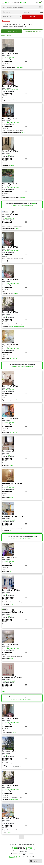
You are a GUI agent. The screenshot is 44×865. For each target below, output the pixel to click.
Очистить (6, 21)
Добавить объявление (33, 31)
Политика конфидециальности (22, 844)
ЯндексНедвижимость (17, 326)
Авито (21, 67)
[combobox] (11, 17)
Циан (17, 67)
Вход (36, 3)
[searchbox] (10, 17)
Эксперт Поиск (12, 31)
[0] (40, 3)
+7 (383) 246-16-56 (17, 767)
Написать (13, 856)
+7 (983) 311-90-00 (27, 856)
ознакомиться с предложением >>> (22, 205)
